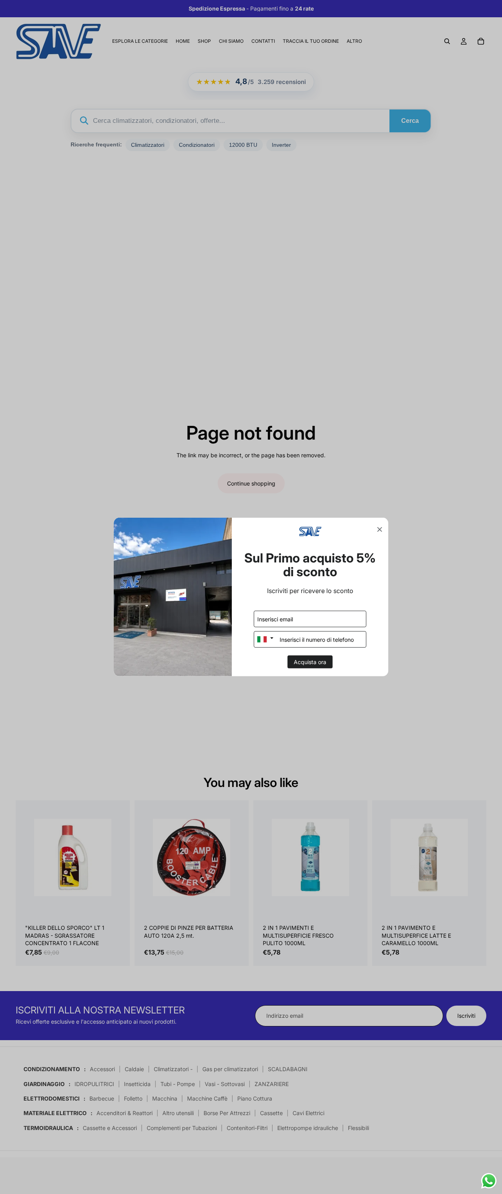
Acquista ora (310, 662)
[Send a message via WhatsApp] (489, 1181)
